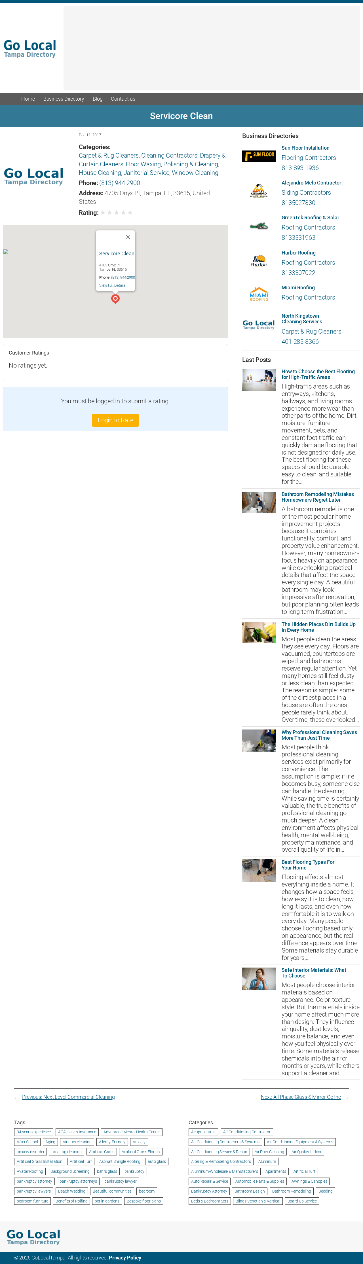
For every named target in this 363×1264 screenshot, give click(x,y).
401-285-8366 (300, 341)
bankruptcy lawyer (120, 1181)
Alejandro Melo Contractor (311, 183)
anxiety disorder (30, 1152)
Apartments (275, 1171)
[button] (115, 300)
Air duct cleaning (77, 1142)
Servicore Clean (116, 253)
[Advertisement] (212, 50)
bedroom (147, 1191)
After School (27, 1142)
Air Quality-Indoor (307, 1152)
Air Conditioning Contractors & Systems (225, 1142)
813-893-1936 (300, 167)
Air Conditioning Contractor (247, 1132)
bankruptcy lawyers (34, 1191)
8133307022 (298, 272)
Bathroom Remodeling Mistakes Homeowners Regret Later (318, 497)
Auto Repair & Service (209, 1181)
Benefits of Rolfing (71, 1201)
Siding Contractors (306, 192)
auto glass (157, 1161)
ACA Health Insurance (77, 1132)
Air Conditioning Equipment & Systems (300, 1142)
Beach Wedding (71, 1191)
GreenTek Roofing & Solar (310, 217)
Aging (50, 1142)
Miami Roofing (298, 287)
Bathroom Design (250, 1191)
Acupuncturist (203, 1132)
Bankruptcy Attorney (209, 1191)
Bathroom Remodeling (291, 1191)
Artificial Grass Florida (141, 1152)
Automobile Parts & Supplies (259, 1181)
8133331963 (298, 237)
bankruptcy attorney (34, 1181)
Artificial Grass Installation (39, 1161)
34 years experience (34, 1132)
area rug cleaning (66, 1152)
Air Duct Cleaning (269, 1152)
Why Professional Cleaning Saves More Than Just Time (319, 735)
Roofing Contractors (308, 227)
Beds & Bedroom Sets (209, 1201)
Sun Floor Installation (306, 148)
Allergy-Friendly (112, 1142)
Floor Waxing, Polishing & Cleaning (172, 164)
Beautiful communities (112, 1191)
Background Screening (70, 1171)
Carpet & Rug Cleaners (109, 155)
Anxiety (139, 1142)
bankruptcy (134, 1171)
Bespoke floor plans (144, 1201)
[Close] (128, 237)
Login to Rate (115, 420)
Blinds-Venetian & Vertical (258, 1201)
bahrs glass (107, 1171)
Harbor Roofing (299, 253)
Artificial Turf (81, 1161)
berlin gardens (107, 1201)
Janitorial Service (146, 172)
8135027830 (298, 202)
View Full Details (112, 285)
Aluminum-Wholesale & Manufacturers (224, 1171)
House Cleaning (100, 172)
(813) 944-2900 (119, 182)
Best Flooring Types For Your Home (308, 865)
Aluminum (267, 1161)
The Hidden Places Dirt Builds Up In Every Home (319, 627)
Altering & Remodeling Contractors (221, 1161)
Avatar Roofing (30, 1171)
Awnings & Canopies (309, 1181)
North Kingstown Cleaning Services (302, 319)
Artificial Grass (101, 1152)
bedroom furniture (32, 1201)
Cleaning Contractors (169, 155)
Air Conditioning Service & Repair (219, 1152)
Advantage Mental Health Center (132, 1132)
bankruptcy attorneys (78, 1181)
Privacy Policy (125, 1258)
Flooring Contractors (309, 157)
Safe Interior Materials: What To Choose (314, 973)
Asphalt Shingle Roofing (120, 1161)
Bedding (325, 1191)
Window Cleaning (195, 172)
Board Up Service (302, 1201)
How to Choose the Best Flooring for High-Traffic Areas (318, 374)
